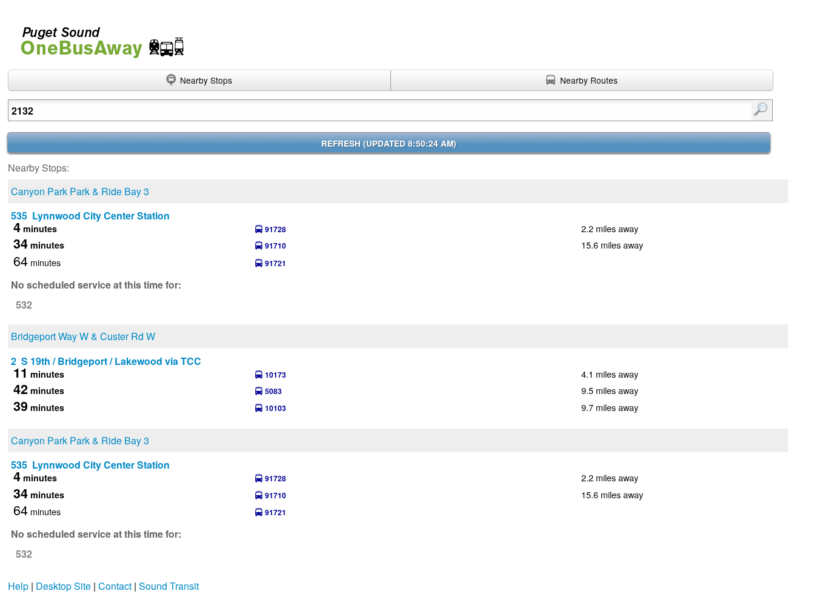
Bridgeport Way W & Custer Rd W (83, 336)
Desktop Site (63, 586)
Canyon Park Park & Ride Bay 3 (80, 191)
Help (18, 586)
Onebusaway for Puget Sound (97, 37)
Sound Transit (169, 586)
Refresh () (388, 143)
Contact (115, 586)
